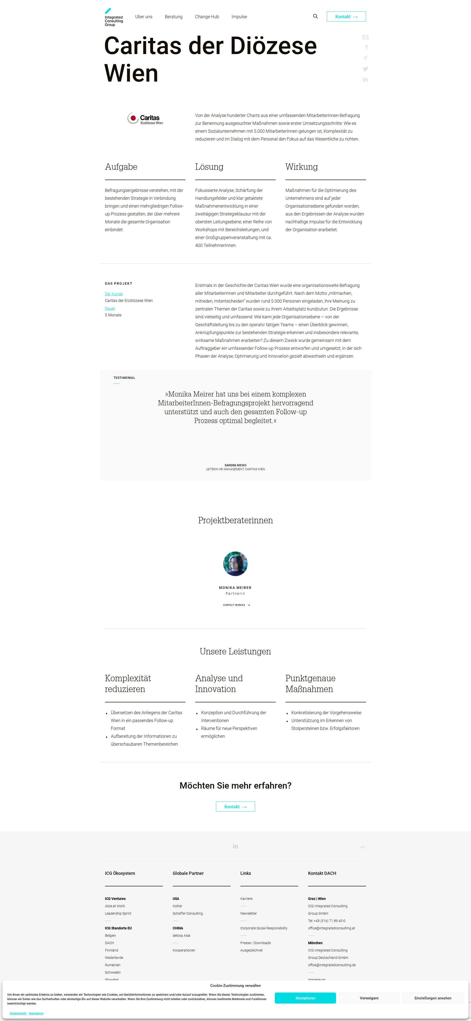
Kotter (177, 906)
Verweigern (369, 998)
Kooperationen (184, 950)
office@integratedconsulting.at (331, 928)
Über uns (143, 16)
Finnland (111, 950)
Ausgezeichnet (251, 950)
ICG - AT (114, 17)
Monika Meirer (235, 587)
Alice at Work (115, 906)
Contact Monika (234, 605)
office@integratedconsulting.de (332, 965)
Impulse (239, 16)
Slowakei (111, 980)
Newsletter (248, 913)
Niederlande (114, 958)
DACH (109, 943)
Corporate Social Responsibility (264, 928)
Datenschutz (18, 1013)
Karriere (246, 899)
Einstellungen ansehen (433, 998)
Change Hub (207, 16)
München (315, 943)
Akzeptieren (305, 998)
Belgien (110, 935)
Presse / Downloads (255, 943)
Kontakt (343, 16)
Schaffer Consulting (188, 913)
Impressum (36, 1013)
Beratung (174, 16)
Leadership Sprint (118, 913)
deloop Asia (181, 935)
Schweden (113, 972)
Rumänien (112, 965)
